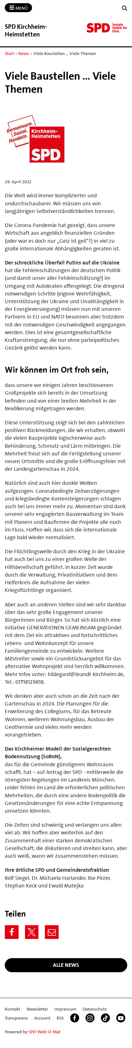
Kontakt (12, 1009)
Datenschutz (95, 1009)
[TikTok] (105, 1017)
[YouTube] (120, 1017)
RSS (60, 1018)
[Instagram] (90, 1017)
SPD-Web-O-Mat (45, 1032)
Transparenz (16, 1018)
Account (42, 1018)
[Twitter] (32, 932)
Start (9, 53)
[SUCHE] (125, 8)
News (23, 53)
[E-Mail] (52, 932)
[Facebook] (12, 932)
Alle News (66, 964)
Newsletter (37, 1009)
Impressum (65, 1009)
